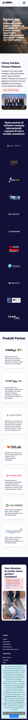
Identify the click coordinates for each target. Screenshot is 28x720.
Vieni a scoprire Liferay (11, 90)
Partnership (6, 642)
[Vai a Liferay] (7, 3)
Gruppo (5, 639)
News (4, 662)
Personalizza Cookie (18, 713)
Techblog (5, 660)
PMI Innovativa (7, 647)
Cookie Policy (14, 709)
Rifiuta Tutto (7, 713)
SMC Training (7, 657)
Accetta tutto (14, 716)
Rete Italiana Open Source (11, 649)
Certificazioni (7, 644)
